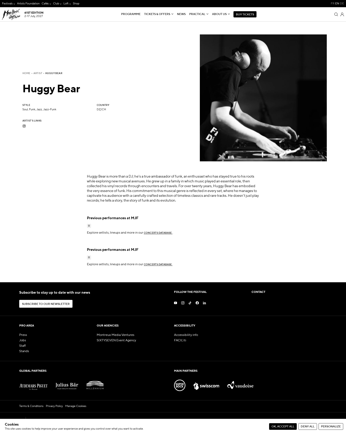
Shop (76, 3)
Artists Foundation (28, 3)
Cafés (45, 3)
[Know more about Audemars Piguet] (33, 383)
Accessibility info (186, 335)
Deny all (308, 426)
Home (26, 73)
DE (342, 3)
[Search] (336, 14)
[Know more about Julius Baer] (66, 383)
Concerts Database (158, 233)
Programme (131, 14)
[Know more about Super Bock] (179, 383)
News (181, 14)
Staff (22, 346)
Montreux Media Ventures (115, 335)
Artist (37, 73)
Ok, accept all (283, 426)
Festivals (7, 3)
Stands (24, 351)
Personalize (331, 426)
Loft (65, 3)
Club (56, 3)
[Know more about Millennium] (95, 383)
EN (337, 3)
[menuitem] (8, 4)
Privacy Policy (54, 406)
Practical (197, 14)
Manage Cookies (75, 406)
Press (23, 335)
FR (332, 3)
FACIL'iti (180, 340)
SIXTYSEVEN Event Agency (116, 340)
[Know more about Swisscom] (206, 383)
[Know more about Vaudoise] (240, 383)
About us (219, 14)
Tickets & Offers (157, 14)
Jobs (22, 340)
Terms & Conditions (31, 406)
